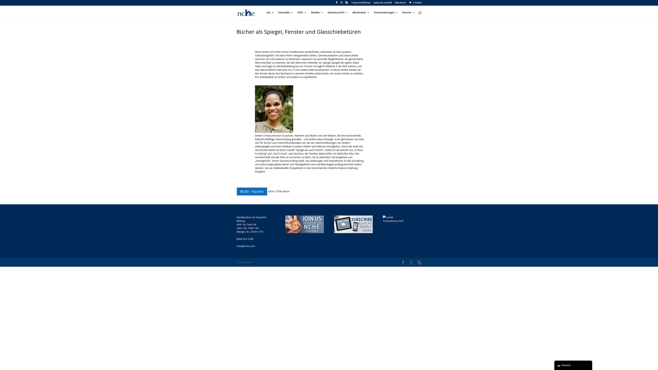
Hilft (300, 12)
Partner (406, 12)
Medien (315, 12)
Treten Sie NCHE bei (360, 3)
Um (268, 12)
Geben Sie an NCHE (383, 3)
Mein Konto (400, 3)
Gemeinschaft (336, 12)
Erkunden (284, 12)
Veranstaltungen (384, 12)
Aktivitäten (359, 12)
